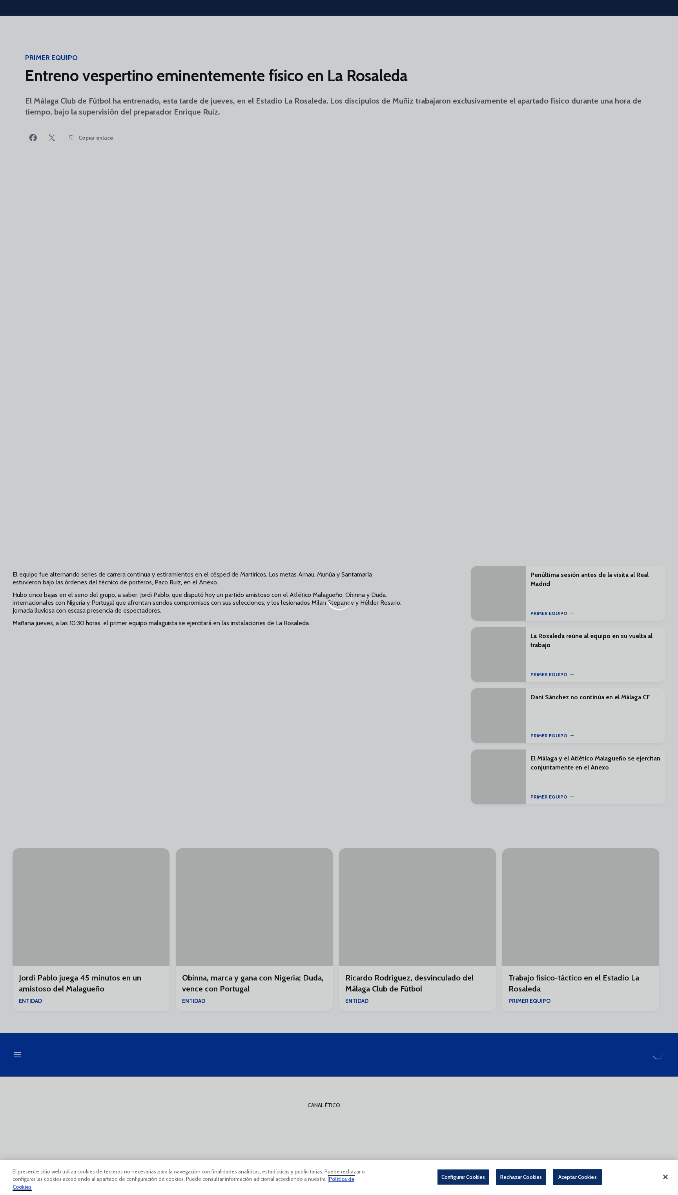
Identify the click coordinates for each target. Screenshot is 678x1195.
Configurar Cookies (463, 1176)
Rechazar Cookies (521, 1176)
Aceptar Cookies (577, 1176)
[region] (339, 1177)
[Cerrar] (665, 1177)
